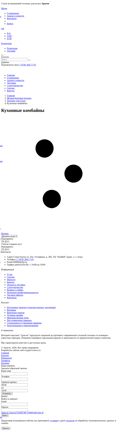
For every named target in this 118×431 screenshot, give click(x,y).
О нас (10, 274)
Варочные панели (15, 312)
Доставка (11, 83)
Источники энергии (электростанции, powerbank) (31, 307)
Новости (11, 279)
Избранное (6, 358)
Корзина (5, 363)
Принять (5, 428)
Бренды (10, 90)
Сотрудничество (15, 85)
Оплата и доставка (16, 285)
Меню (4, 8)
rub (2, 28)
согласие (70, 420)
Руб (9, 33)
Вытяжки (11, 310)
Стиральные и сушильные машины (24, 323)
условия (54, 420)
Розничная (6, 43)
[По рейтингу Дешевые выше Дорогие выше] (9, 236)
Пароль (4, 407)
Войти (10, 23)
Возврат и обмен (15, 290)
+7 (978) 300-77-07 (27, 65)
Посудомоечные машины (19, 320)
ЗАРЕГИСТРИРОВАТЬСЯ (30, 412)
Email (3, 401)
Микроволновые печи (18, 318)
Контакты (12, 18)
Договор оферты (15, 295)
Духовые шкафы (15, 315)
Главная (11, 75)
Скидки (11, 88)
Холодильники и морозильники (22, 325)
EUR (9, 38)
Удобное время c (9, 382)
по (2, 387)
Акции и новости (15, 16)
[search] (29, 60)
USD (9, 36)
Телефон (5, 376)
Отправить (7, 394)
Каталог (5, 56)
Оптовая (11, 51)
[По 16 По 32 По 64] (5, 241)
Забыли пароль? (9, 412)
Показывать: (7, 239)
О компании (13, 13)
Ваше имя (6, 371)
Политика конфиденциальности (22, 292)
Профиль (5, 360)
